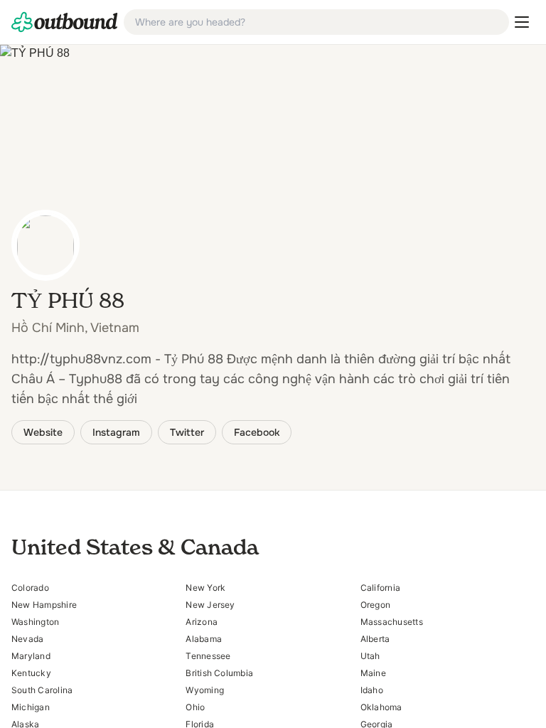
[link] (64, 22)
